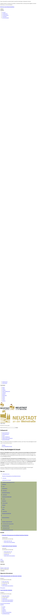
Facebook (1, 568)
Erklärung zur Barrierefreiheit (6, 612)
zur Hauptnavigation (5, 15)
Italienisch (3, 394)
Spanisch (3, 398)
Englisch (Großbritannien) (6, 391)
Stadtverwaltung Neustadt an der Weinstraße (11, 576)
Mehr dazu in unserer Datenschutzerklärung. (7, 7)
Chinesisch (3, 390)
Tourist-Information (6, 590)
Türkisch (3, 399)
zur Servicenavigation (5, 17)
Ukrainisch (3, 401)
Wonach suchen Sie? (3, 427)
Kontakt (3, 608)
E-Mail (8, 568)
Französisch (4, 392)
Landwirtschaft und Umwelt (9, 546)
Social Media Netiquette (6, 613)
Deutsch (3, 387)
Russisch (3, 396)
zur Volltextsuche (4, 13)
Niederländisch (4, 395)
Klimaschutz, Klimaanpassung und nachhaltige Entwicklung (15, 535)
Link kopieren (2, 570)
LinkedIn (5, 568)
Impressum (4, 609)
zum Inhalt (3, 12)
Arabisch (3, 388)
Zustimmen (2, 10)
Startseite (3, 445)
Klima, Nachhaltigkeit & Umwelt (7, 446)
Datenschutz (4, 611)
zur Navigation (4, 16)
